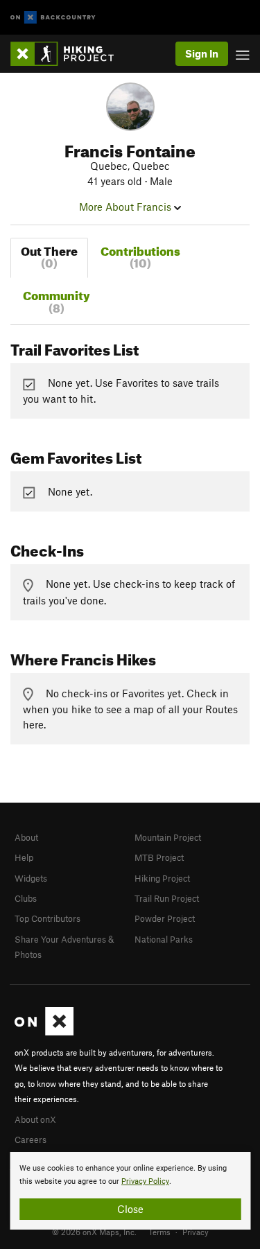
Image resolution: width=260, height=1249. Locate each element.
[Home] (69, 54)
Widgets (31, 878)
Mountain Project (168, 837)
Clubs (26, 898)
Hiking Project (162, 878)
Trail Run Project (167, 898)
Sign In (201, 53)
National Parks (164, 939)
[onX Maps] (44, 1032)
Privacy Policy (145, 1181)
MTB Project (159, 857)
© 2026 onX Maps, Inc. (94, 1232)
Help (24, 857)
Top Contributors (47, 918)
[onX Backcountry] (53, 17)
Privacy (195, 1232)
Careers (30, 1139)
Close (130, 1209)
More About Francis (126, 206)
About (26, 837)
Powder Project (165, 918)
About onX (35, 1119)
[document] (130, 1191)
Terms (159, 1232)
